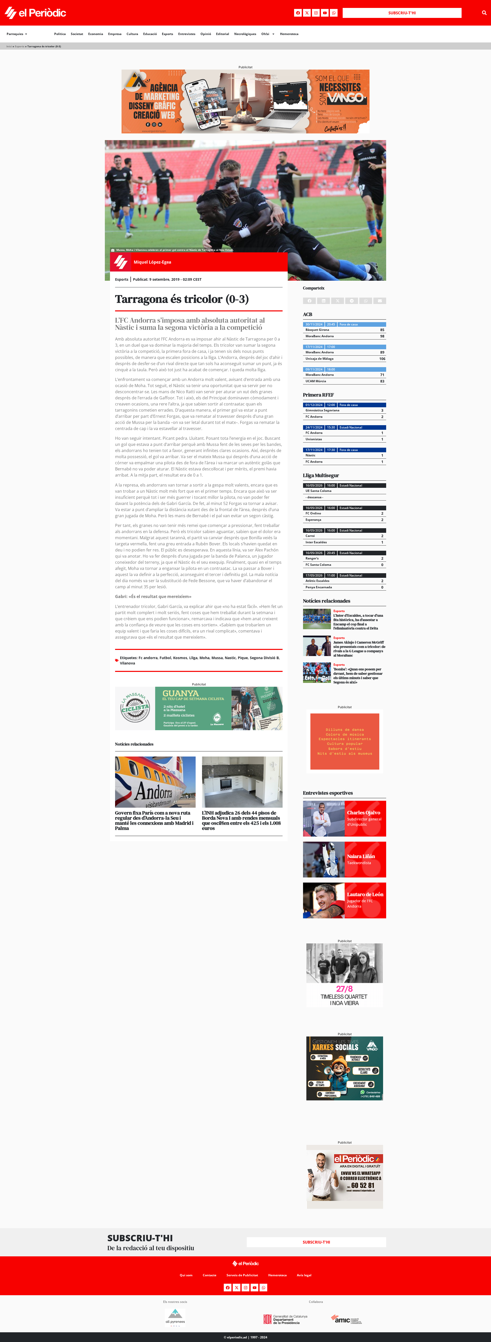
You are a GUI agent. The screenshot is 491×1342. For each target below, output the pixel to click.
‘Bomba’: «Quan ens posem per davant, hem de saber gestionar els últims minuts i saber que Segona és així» (358, 675)
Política (60, 34)
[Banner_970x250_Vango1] (245, 131)
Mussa (217, 657)
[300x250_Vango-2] (344, 1098)
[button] (484, 13)
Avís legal (304, 1275)
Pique (243, 657)
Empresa (114, 34)
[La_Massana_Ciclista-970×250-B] (199, 728)
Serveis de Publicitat (242, 1275)
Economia (95, 34)
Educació (150, 34)
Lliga (193, 657)
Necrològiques (245, 34)
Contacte (209, 1275)
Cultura (132, 34)
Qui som (186, 1275)
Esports (167, 34)
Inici (9, 46)
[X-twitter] (307, 13)
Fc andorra (148, 657)
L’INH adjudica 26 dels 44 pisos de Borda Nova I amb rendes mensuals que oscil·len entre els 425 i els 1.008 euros (241, 820)
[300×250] (344, 771)
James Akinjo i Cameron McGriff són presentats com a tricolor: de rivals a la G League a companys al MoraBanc (359, 649)
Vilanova (127, 663)
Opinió (205, 34)
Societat (77, 34)
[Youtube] (325, 13)
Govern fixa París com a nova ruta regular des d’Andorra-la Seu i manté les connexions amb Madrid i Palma (154, 820)
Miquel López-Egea (152, 262)
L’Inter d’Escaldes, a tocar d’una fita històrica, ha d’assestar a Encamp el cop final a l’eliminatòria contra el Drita (358, 622)
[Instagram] (316, 13)
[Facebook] (298, 13)
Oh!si (265, 34)
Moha (204, 657)
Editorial (222, 34)
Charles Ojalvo (363, 812)
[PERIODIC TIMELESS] (344, 1005)
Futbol (165, 657)
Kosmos (180, 657)
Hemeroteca (289, 34)
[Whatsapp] (334, 13)
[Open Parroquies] (26, 34)
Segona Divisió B (264, 657)
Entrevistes (186, 34)
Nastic (230, 657)
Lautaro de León (365, 894)
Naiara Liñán (361, 856)
